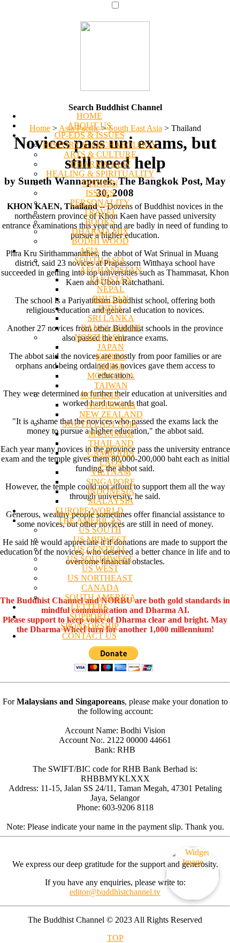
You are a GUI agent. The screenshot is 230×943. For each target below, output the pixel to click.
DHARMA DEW (100, 163)
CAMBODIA (111, 452)
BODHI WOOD (100, 241)
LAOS (110, 462)
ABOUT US (89, 125)
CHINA (111, 366)
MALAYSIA (111, 500)
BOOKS (100, 221)
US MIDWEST (100, 539)
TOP (115, 937)
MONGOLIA (111, 375)
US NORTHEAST (100, 577)
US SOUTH (100, 529)
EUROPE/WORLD (89, 510)
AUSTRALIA (111, 404)
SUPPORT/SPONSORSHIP (89, 621)
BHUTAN (111, 298)
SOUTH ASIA (100, 260)
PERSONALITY (100, 202)
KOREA (111, 356)
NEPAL (111, 289)
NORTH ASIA (100, 337)
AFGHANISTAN (111, 269)
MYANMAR (111, 433)
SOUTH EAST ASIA (100, 423)
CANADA (100, 587)
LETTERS (89, 606)
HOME (89, 115)
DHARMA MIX (100, 231)
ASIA (89, 250)
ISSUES (100, 192)
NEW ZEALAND (111, 414)
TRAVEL (100, 212)
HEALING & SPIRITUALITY (100, 173)
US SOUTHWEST (100, 558)
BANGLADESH (111, 327)
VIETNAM (111, 472)
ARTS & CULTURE (100, 154)
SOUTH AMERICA (100, 597)
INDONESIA (111, 491)
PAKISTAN (111, 279)
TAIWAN (111, 385)
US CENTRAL (100, 549)
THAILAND (111, 443)
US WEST (100, 568)
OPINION (100, 183)
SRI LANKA (111, 318)
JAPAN (110, 346)
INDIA (110, 308)
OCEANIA (100, 395)
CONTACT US (89, 635)
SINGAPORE (110, 481)
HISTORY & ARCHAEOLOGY (100, 144)
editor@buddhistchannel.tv (115, 891)
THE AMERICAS (89, 520)
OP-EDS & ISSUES (90, 135)
